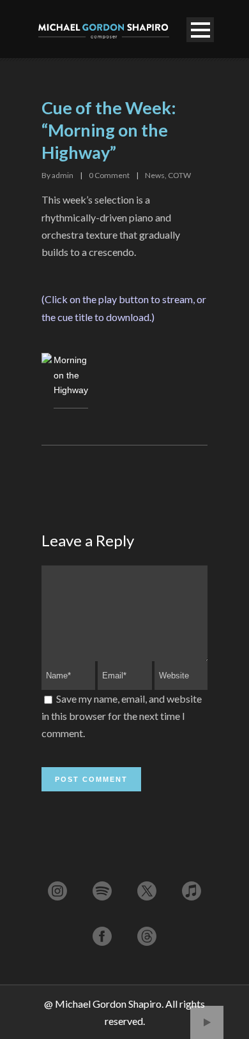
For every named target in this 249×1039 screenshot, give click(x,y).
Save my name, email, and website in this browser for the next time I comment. (122, 715)
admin (62, 175)
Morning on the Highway (71, 375)
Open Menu (200, 29)
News (155, 175)
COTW (179, 175)
